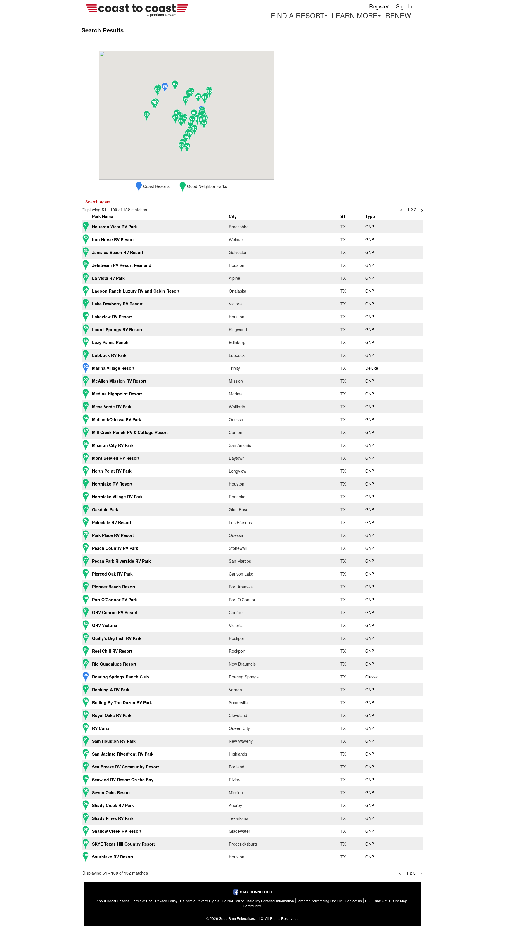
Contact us (353, 900)
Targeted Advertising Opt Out (319, 900)
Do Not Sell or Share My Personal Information (258, 900)
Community (252, 905)
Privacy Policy (166, 900)
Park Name (102, 216)
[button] (197, 119)
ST (343, 216)
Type (370, 216)
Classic (371, 677)
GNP (369, 226)
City (233, 216)
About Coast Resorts (112, 900)
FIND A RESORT (297, 15)
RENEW (398, 15)
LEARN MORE (357, 16)
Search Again (97, 202)
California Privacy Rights (199, 900)
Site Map (400, 900)
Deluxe (371, 368)
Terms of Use (142, 900)
